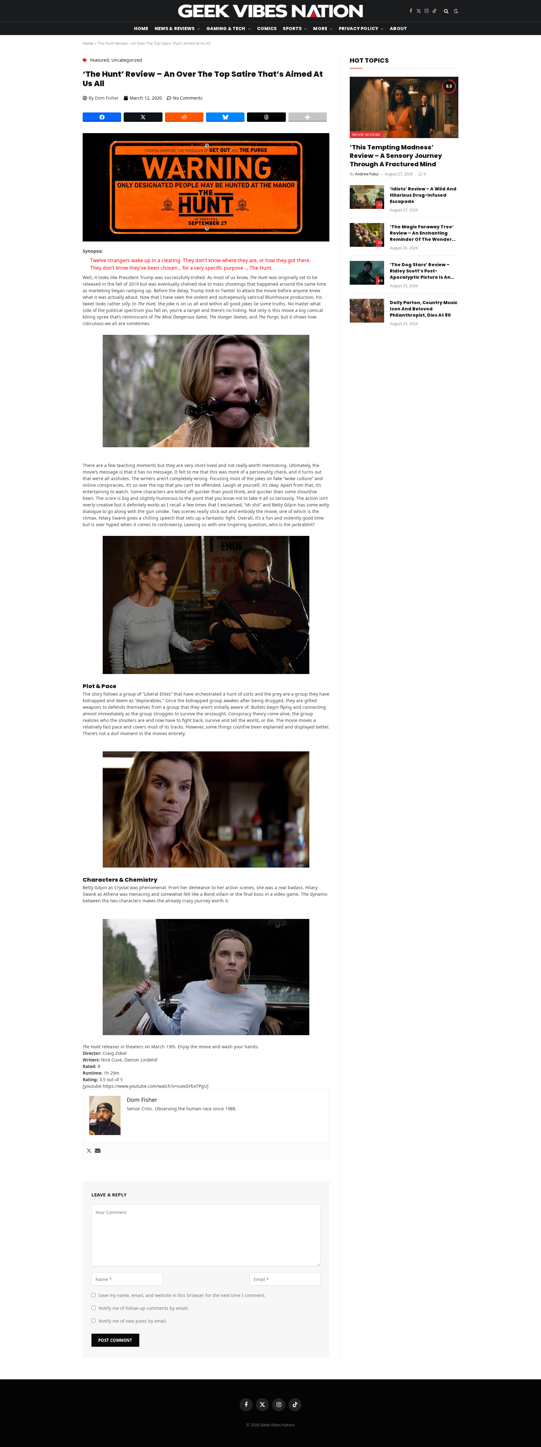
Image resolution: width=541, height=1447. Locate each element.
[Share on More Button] (307, 117)
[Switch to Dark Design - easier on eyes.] (455, 11)
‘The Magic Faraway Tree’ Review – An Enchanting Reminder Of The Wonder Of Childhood (422, 233)
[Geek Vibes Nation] (270, 11)
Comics (267, 28)
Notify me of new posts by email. (133, 1321)
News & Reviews (175, 28)
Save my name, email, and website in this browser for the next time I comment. (182, 1295)
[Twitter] (89, 1151)
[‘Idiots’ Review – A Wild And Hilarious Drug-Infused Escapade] (367, 197)
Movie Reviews (366, 134)
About (398, 28)
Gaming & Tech (225, 28)
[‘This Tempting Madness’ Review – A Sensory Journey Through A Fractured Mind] (404, 107)
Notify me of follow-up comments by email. (144, 1308)
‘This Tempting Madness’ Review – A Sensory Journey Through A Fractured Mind (396, 156)
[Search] (446, 11)
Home (141, 28)
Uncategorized (126, 60)
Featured (99, 60)
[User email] (97, 1151)
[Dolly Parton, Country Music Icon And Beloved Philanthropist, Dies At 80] (367, 311)
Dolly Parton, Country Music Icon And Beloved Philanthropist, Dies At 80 (423, 308)
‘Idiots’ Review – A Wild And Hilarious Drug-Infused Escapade (423, 195)
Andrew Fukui (367, 174)
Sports (292, 28)
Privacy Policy (358, 28)
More (320, 28)
